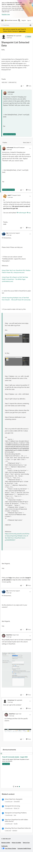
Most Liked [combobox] (27, 142)
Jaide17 (10, 195)
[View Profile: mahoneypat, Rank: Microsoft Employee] (4, 148)
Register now (6, 14)
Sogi (15, 815)
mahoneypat (11, 92)
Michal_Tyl (16, 808)
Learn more (22, 31)
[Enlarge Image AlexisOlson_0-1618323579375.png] (16, 670)
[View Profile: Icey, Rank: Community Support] (3, 234)
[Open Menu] (30, 25)
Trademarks (4, 846)
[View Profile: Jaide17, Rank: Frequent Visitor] (5, 196)
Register (24, 20)
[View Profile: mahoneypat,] (5, 93)
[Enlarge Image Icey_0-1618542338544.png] (17, 338)
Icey (29, 212)
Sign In (29, 20)
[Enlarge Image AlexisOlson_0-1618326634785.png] (17, 730)
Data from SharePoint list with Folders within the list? (16, 820)
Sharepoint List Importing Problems (16, 813)
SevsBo (16, 823)
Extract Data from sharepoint (13, 799)
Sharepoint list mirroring (12, 806)
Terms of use (26, 842)
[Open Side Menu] (2, 20)
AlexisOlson (9, 635)
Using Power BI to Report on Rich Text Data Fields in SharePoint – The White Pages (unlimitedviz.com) (15, 279)
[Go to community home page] (11, 20)
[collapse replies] (16, 146)
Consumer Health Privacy (24, 848)
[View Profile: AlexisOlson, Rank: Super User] (3, 635)
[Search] (19, 20)
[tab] (16, 786)
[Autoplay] (13, 786)
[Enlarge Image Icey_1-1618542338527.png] (17, 361)
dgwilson (14, 830)
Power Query (6, 25)
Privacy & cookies (16, 842)
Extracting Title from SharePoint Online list (18, 828)
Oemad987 (17, 801)
